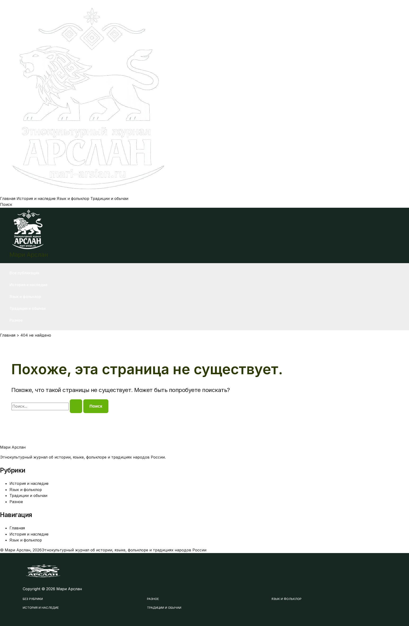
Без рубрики (33, 599)
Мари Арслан (28, 254)
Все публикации (24, 272)
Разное (16, 320)
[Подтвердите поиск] (76, 406)
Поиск (6, 204)
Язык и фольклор (73, 198)
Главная (7, 198)
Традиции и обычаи (109, 198)
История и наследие (36, 198)
